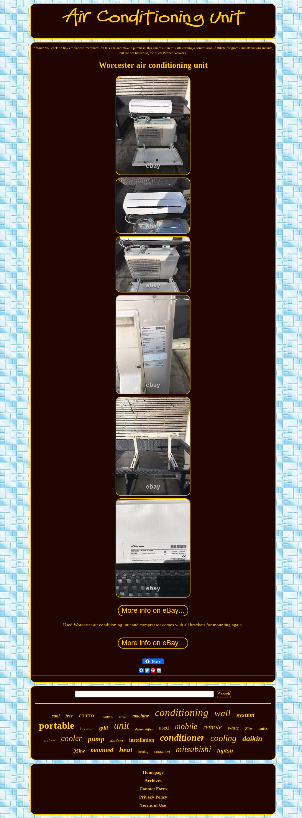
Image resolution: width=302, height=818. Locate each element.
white (233, 728)
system (246, 714)
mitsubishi (193, 749)
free (69, 716)
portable (56, 725)
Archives (153, 780)
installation (141, 740)
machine (140, 715)
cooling (223, 738)
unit (121, 725)
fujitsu (225, 751)
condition (162, 751)
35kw (79, 751)
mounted (102, 750)
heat (125, 750)
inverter (86, 728)
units (262, 728)
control (87, 715)
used (164, 728)
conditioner (182, 737)
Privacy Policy (153, 797)
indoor (49, 740)
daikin (252, 738)
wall (222, 713)
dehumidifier (144, 729)
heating (143, 752)
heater (123, 717)
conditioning (182, 712)
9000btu (107, 717)
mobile (186, 726)
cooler (71, 738)
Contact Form (153, 788)
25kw (248, 729)
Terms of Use (153, 805)
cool (56, 715)
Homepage (153, 772)
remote (212, 727)
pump (96, 739)
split (103, 728)
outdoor (116, 740)
